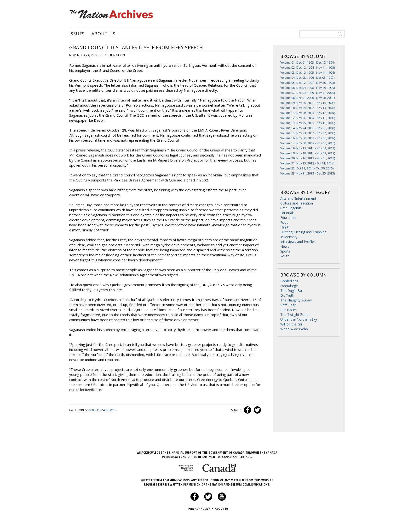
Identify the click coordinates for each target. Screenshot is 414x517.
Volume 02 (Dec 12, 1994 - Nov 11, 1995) (307, 68)
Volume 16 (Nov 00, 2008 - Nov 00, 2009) (307, 138)
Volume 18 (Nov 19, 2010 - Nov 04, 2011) (307, 148)
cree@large (289, 285)
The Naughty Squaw (296, 300)
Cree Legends (291, 208)
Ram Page (288, 305)
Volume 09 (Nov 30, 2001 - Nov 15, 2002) (307, 103)
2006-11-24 (96, 410)
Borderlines (289, 281)
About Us (103, 33)
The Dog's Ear (291, 290)
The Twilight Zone (294, 314)
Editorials (287, 212)
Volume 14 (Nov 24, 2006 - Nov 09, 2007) (307, 128)
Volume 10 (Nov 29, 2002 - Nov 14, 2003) (307, 108)
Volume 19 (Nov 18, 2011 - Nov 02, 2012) (307, 153)
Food (284, 222)
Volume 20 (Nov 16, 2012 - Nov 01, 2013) (307, 158)
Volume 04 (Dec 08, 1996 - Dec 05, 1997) (307, 78)
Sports (285, 251)
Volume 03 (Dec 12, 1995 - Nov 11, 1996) (307, 73)
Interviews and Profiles (298, 241)
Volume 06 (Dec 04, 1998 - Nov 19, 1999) (307, 88)
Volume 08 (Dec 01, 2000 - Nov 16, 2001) (307, 98)
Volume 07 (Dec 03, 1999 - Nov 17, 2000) (307, 93)
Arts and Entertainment (298, 198)
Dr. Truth (287, 295)
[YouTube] (221, 499)
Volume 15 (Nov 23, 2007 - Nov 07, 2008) (307, 133)
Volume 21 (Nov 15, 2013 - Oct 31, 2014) (307, 163)
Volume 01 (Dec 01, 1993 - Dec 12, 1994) (307, 62)
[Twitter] (208, 499)
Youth (284, 256)
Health (285, 227)
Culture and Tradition (296, 203)
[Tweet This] (256, 410)
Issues (77, 33)
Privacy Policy (200, 508)
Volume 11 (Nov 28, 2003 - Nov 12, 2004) (307, 113)
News (110, 410)
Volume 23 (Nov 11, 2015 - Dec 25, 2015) (307, 173)
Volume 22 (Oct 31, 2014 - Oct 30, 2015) (307, 168)
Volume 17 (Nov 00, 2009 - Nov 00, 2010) (307, 143)
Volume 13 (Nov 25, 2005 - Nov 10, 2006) (307, 123)
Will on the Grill (291, 324)
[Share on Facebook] (247, 410)
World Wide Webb (294, 329)
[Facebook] (194, 499)
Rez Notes (288, 309)
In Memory (288, 236)
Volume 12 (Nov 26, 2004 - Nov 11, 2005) (307, 118)
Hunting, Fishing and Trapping (303, 232)
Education (288, 217)
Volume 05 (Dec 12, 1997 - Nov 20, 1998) (307, 83)
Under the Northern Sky (298, 319)
